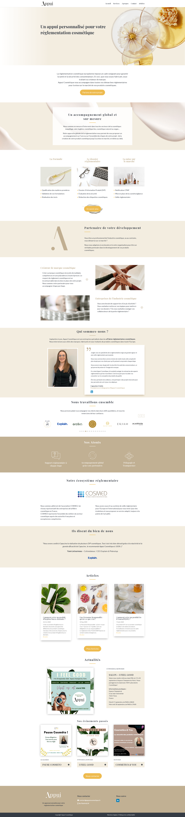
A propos (125, 4)
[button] (143, 415)
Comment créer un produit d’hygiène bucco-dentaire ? (54, 618)
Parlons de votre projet (92, 92)
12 (98, 562)
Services (116, 4)
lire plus (45, 637)
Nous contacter (92, 776)
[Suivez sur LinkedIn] (117, 800)
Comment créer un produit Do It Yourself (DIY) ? (128, 618)
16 (104, 562)
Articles (142, 4)
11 (96, 562)
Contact (133, 4)
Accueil (108, 4)
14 (101, 562)
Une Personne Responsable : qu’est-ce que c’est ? (91, 618)
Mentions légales (112, 815)
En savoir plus (92, 209)
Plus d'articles (92, 649)
